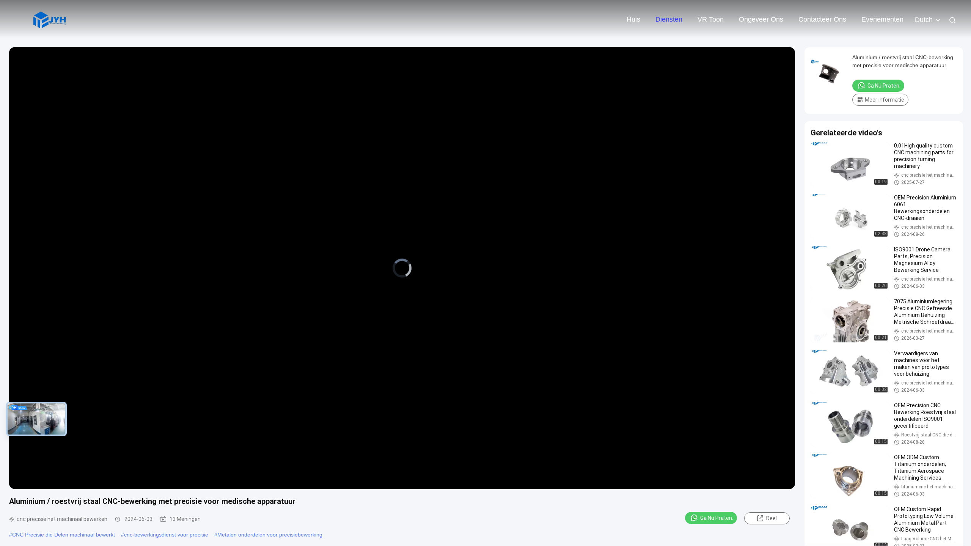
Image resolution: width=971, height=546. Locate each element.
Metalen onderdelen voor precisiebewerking (269, 535)
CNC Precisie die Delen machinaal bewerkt (63, 535)
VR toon (711, 19)
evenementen (882, 19)
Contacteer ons (822, 19)
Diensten (668, 19)
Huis (633, 19)
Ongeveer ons (761, 19)
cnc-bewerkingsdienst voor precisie (166, 535)
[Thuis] (49, 19)
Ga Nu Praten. (716, 518)
